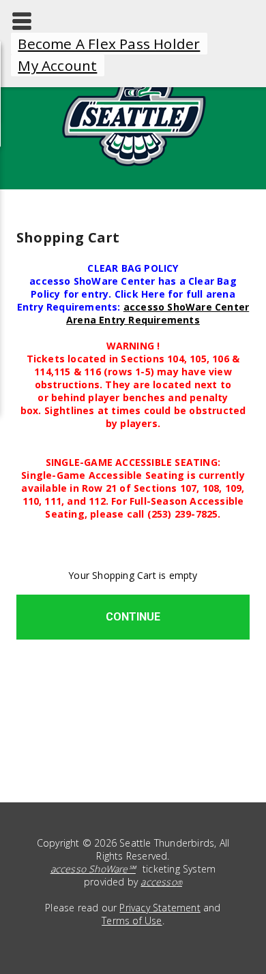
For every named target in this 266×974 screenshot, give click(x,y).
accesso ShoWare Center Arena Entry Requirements (157, 313)
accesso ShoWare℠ (93, 868)
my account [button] (57, 65)
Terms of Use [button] (132, 920)
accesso (161, 881)
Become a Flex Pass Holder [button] (109, 43)
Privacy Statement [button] (159, 907)
